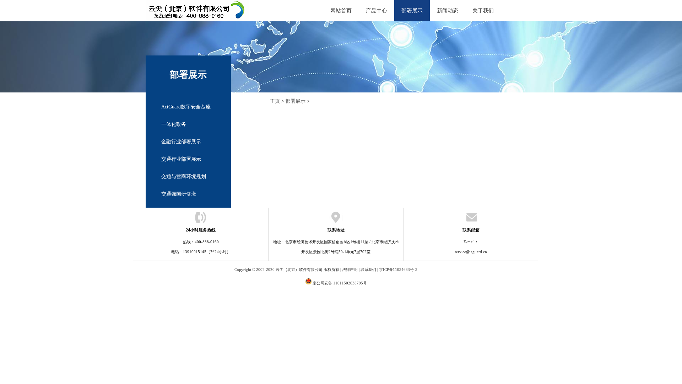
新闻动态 (447, 11)
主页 (275, 101)
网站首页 (341, 11)
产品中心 (376, 11)
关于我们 (483, 11)
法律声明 (350, 269)
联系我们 (368, 269)
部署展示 (412, 11)
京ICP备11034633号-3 (398, 269)
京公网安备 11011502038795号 (340, 283)
